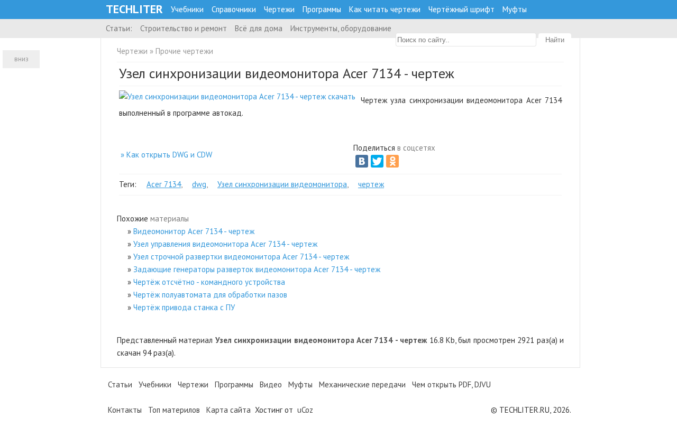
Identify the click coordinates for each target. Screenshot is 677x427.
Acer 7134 (164, 184)
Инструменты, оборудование (340, 28)
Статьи (120, 384)
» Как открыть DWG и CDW (166, 155)
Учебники (187, 9)
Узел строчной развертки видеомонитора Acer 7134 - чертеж (241, 257)
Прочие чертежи (184, 51)
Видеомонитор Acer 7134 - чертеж (193, 231)
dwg (199, 184)
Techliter (134, 9)
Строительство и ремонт (183, 28)
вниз (21, 58)
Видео (271, 384)
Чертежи (279, 9)
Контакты (125, 410)
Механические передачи (362, 384)
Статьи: (119, 28)
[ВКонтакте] (361, 161)
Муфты (514, 9)
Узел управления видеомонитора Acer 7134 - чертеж (225, 244)
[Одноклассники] (392, 161)
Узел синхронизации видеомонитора (282, 184)
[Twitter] (377, 161)
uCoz (305, 410)
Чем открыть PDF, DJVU (451, 384)
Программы (322, 9)
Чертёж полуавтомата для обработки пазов (210, 295)
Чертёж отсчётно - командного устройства (209, 282)
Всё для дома (258, 28)
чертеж (371, 184)
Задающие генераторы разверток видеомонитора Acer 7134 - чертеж (256, 269)
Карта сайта (228, 410)
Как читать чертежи (384, 9)
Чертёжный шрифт (461, 9)
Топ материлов (174, 410)
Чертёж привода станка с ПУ (184, 307)
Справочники (234, 9)
